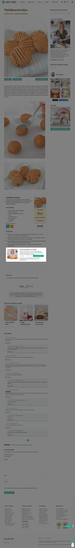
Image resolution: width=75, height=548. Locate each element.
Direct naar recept (41, 79)
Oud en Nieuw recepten (44, 523)
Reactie (6, 459)
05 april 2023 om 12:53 (13, 355)
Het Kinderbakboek (60, 513)
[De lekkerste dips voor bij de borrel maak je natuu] (65, 93)
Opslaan (40, 209)
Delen (8, 79)
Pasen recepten (42, 513)
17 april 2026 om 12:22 (19, 415)
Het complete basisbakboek (62, 519)
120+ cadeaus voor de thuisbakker (60, 129)
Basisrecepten (8, 508)
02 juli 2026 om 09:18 (19, 430)
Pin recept (18, 79)
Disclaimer (40, 538)
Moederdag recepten (43, 516)
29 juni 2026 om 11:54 (13, 423)
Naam (5, 475)
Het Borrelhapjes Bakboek (61, 511)
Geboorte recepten (43, 508)
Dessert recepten (8, 516)
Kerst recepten (42, 522)
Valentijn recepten (43, 511)
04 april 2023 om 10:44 (13, 337)
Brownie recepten (8, 510)
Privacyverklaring (47, 538)
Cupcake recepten (9, 514)
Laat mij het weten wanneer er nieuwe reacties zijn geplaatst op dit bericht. (21, 488)
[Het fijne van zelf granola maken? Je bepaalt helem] (55, 93)
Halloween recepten (43, 519)
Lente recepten (25, 523)
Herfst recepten (25, 526)
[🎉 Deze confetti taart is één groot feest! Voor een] (65, 83)
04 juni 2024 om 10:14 (19, 380)
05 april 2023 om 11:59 (19, 346)
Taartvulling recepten (9, 524)
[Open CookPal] (73, 526)
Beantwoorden (11, 351)
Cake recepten (8, 511)
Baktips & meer (31, 2)
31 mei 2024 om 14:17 (16, 373)
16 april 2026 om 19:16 (13, 408)
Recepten (22, 2)
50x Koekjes (58, 517)
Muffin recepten (8, 520)
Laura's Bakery (9, 2)
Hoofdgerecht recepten (27, 513)
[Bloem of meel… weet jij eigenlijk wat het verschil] (55, 83)
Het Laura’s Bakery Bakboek (62, 510)
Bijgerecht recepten (26, 508)
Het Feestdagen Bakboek (61, 514)
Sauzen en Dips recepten (27, 517)
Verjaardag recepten (43, 510)
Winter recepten (25, 527)
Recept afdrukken (40, 213)
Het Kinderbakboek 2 (60, 516)
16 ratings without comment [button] (25, 444)
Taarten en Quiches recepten (28, 519)
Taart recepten (8, 522)
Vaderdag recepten (43, 517)
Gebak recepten (8, 517)
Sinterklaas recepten (43, 520)
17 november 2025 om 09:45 (20, 400)
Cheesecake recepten (9, 513)
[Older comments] (24, 440)
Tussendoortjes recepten (10, 523)
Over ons (40, 2)
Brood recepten (25, 511)
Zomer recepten (25, 524)
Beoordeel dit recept (8, 454)
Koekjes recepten (8, 519)
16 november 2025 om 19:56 (13, 389)
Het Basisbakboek (60, 508)
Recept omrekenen (40, 217)
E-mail (6, 481)
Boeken (46, 2)
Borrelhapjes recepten (26, 510)
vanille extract (13, 216)
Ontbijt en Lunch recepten (27, 516)
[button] (37, 225)
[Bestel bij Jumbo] (11, 226)
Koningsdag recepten (43, 514)
